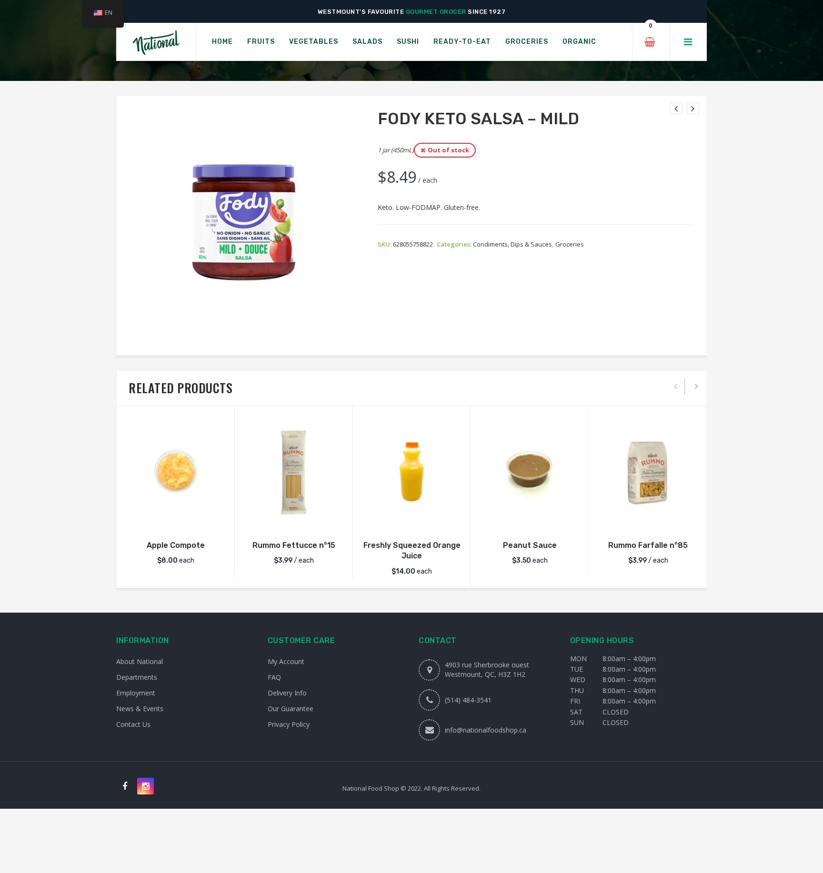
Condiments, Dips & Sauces (512, 244)
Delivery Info (287, 692)
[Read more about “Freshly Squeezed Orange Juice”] (412, 521)
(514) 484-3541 (468, 699)
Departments (136, 677)
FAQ (274, 677)
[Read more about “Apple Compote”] (175, 521)
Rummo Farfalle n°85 (648, 545)
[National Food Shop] (155, 42)
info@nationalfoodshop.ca (485, 729)
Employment (135, 692)
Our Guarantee (290, 708)
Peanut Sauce (530, 545)
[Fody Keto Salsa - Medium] (676, 108)
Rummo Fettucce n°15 (293, 545)
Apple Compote (176, 545)
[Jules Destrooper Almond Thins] (693, 108)
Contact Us (133, 724)
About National (139, 661)
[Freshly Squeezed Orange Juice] (412, 472)
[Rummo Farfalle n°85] (648, 472)
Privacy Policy (289, 724)
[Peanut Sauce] (530, 472)
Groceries (569, 244)
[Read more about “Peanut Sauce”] (530, 521)
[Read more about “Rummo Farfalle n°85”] (648, 521)
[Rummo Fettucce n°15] (293, 472)
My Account (286, 661)
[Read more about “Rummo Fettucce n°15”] (294, 521)
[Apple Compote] (175, 472)
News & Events (139, 708)
